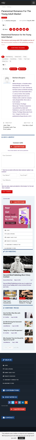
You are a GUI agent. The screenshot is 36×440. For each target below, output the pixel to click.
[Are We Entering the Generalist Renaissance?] (29, 324)
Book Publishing (9, 56)
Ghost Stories (5, 59)
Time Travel (26, 59)
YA (10, 61)
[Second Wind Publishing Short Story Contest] (18, 264)
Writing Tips (5, 61)
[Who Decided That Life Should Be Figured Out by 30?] (29, 340)
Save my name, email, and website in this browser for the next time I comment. (18, 187)
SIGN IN (8, 360)
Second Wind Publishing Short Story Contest (16, 276)
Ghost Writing (13, 59)
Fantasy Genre (18, 56)
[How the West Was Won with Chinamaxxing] (29, 315)
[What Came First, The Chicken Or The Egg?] (26, 295)
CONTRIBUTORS (12, 390)
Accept (21, 438)
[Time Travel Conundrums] (10, 295)
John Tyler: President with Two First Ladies (9, 127)
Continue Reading (18, 48)
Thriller (20, 59)
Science (6, 298)
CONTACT (9, 417)
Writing (4, 17)
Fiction (24, 56)
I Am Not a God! (27, 125)
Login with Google (19, 146)
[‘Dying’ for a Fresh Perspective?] (29, 332)
